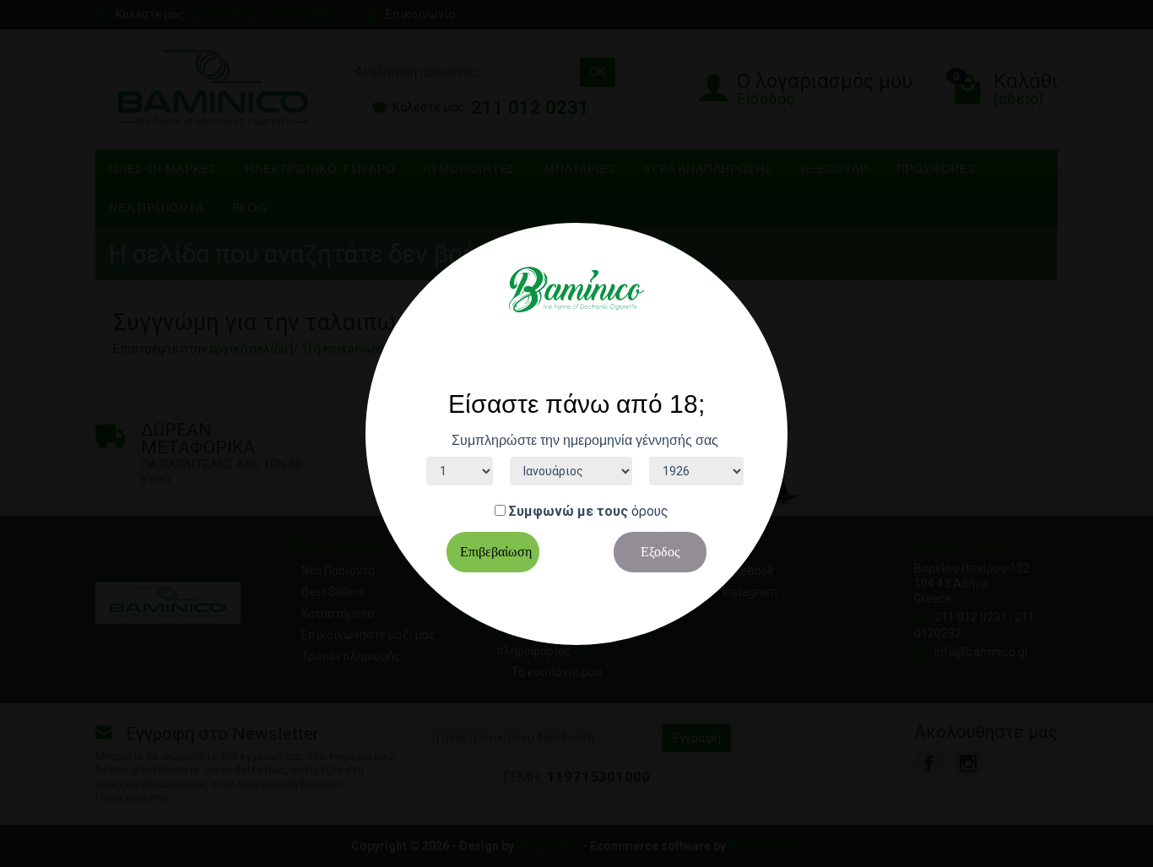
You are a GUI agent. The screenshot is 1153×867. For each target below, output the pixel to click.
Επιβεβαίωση (496, 552)
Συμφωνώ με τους (568, 511)
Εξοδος (660, 552)
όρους (650, 511)
